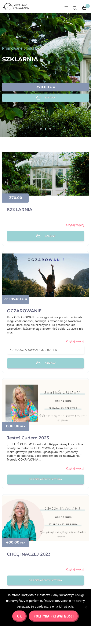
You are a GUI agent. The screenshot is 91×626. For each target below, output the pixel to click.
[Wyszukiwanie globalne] (75, 8)
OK (19, 616)
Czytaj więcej (75, 225)
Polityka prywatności (54, 616)
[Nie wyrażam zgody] (86, 607)
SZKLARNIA (20, 59)
